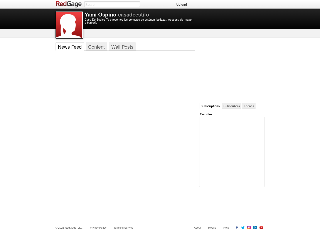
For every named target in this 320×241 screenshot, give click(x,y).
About (197, 227)
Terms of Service (123, 227)
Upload (181, 4)
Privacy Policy (98, 227)
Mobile (212, 227)
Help (226, 227)
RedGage (69, 4)
